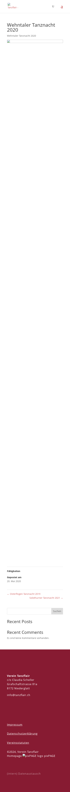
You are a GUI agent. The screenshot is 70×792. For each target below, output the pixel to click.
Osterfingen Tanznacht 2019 (23, 593)
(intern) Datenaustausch (24, 773)
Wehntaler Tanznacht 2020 (21, 35)
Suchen (57, 611)
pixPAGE (49, 756)
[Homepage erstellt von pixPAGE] (33, 756)
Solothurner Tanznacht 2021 (46, 597)
